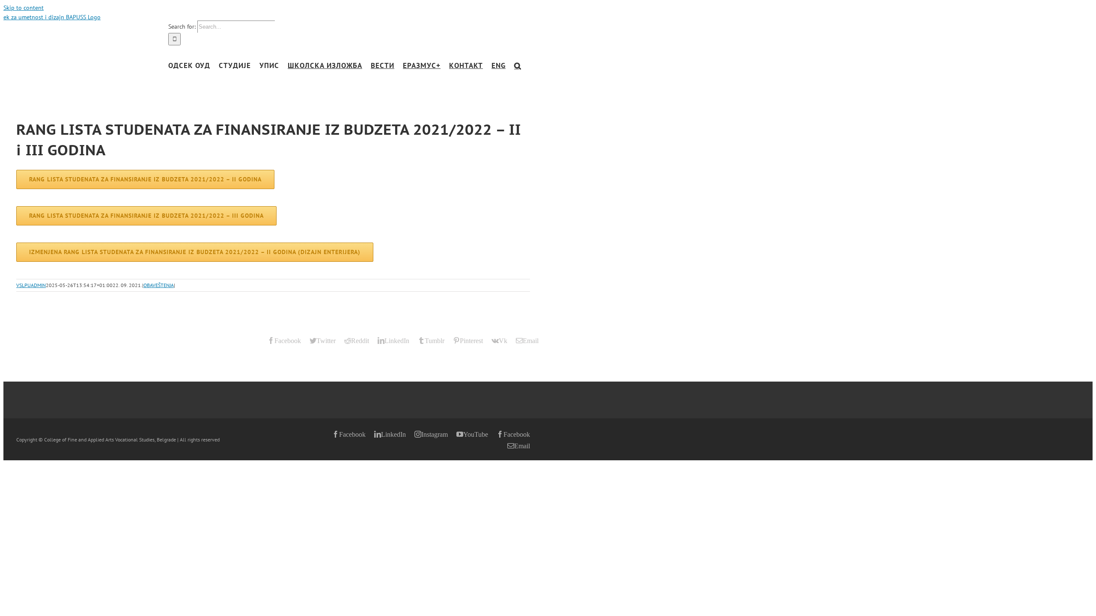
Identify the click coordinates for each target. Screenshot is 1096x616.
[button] (517, 65)
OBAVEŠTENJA (158, 285)
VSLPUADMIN (31, 285)
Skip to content (23, 8)
